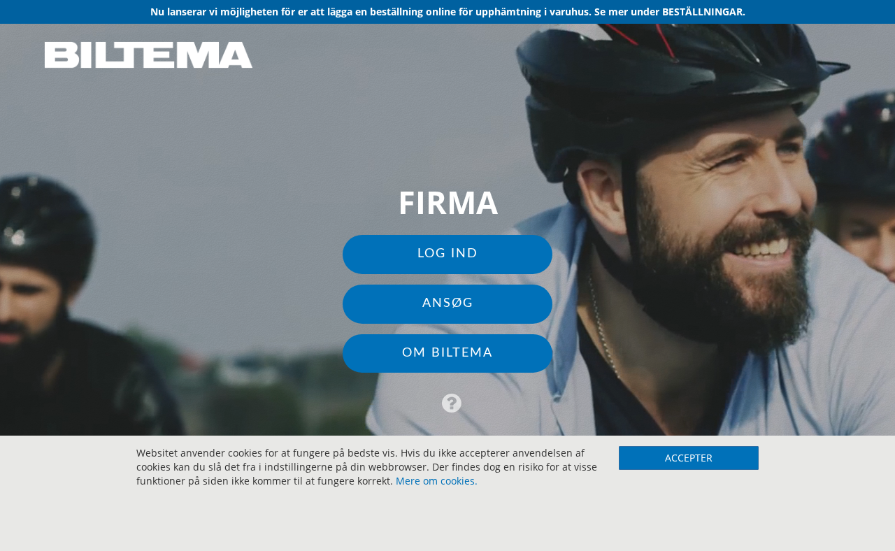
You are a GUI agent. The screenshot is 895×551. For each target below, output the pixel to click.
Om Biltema (447, 353)
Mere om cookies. (437, 480)
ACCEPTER (689, 457)
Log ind (447, 254)
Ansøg (447, 303)
